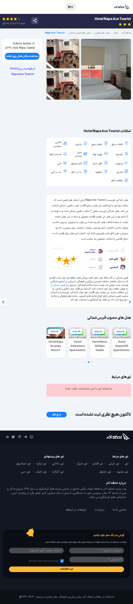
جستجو (80, 6)
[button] (91, 362)
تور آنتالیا (58, 472)
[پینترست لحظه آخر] (19, 436)
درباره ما (99, 509)
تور (126, 463)
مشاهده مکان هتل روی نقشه (22, 56)
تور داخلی (58, 463)
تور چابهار (105, 472)
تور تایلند (41, 472)
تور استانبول (23, 463)
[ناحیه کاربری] (70, 7)
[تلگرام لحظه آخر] (26, 436)
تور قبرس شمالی (61, 285)
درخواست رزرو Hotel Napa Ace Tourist (23, 71)
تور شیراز (82, 463)
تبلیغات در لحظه (76, 509)
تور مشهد (122, 472)
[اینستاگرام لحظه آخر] (32, 436)
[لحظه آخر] (119, 436)
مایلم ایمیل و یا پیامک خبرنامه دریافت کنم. (43, 561)
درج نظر (56, 415)
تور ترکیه (41, 463)
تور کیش (113, 463)
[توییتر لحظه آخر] (13, 436)
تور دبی (25, 472)
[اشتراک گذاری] (34, 20)
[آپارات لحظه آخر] (7, 437)
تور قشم (98, 463)
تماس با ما (119, 509)
